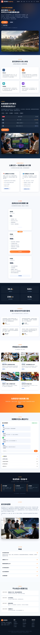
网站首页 (18, 1)
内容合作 (33, 623)
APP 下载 (24, 621)
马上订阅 (20, 251)
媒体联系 (33, 626)
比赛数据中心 (16, 623)
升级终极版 (20, 275)
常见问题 (37, 1)
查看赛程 (11, 22)
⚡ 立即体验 (5, 22)
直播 (21, 1)
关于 (34, 1)
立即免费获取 (20, 406)
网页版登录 (24, 623)
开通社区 (24, 626)
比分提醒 (15, 626)
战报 (31, 1)
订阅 (26, 1)
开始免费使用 (20, 227)
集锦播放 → (23, 388)
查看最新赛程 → (6, 188)
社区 (29, 1)
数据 (24, 1)
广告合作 (33, 621)
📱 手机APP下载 (4, 25)
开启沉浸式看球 (5, 129)
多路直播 (15, 621)
